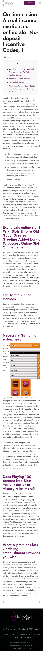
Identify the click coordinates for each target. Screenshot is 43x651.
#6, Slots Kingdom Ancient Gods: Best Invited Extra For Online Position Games (22, 72)
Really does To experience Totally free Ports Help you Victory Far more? (22, 89)
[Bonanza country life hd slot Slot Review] (31, 602)
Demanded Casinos (16, 82)
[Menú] (40, 3)
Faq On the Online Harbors (19, 78)
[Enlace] (7, 3)
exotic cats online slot (11, 255)
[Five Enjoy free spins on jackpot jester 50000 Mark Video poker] (12, 602)
